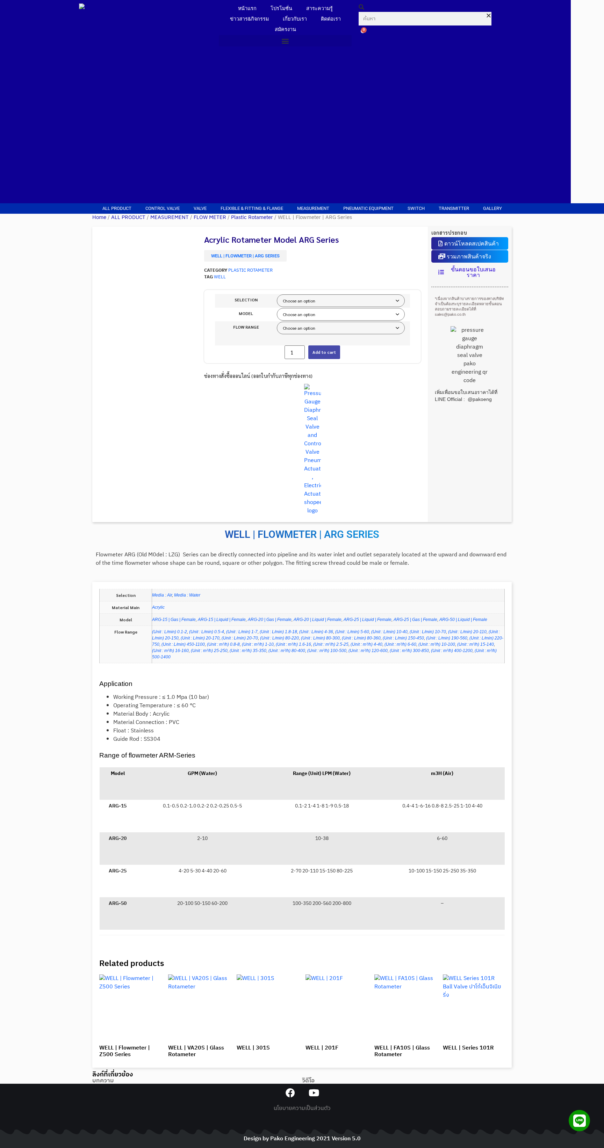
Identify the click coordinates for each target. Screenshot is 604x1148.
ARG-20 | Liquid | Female (317, 619)
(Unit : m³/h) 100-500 (326, 650)
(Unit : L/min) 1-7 (242, 631)
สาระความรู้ (319, 9)
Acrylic (158, 607)
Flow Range (246, 327)
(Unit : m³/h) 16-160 (170, 650)
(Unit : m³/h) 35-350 (248, 650)
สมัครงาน (285, 29)
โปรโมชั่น (281, 9)
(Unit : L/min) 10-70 (428, 631)
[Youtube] (313, 1092)
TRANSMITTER (454, 208)
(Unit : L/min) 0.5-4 (206, 631)
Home (99, 217)
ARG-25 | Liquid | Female (367, 619)
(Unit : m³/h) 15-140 (475, 644)
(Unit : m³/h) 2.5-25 (330, 644)
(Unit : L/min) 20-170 (200, 638)
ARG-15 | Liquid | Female (222, 619)
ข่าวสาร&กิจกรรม (249, 19)
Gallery (492, 208)
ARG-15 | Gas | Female (174, 619)
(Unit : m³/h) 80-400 (286, 650)
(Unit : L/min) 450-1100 (183, 644)
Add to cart (324, 352)
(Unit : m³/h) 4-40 (366, 644)
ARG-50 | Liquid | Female (463, 619)
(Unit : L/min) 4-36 (316, 631)
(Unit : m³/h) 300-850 (409, 650)
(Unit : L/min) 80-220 (279, 638)
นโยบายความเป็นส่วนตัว (302, 1108)
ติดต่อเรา (331, 19)
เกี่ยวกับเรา (295, 19)
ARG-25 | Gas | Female (415, 619)
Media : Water (187, 595)
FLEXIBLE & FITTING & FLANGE (252, 208)
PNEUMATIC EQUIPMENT (368, 208)
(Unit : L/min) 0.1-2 (169, 631)
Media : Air (162, 595)
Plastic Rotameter (252, 217)
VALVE (200, 208)
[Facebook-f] (290, 1092)
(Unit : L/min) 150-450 (403, 638)
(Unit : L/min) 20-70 (240, 638)
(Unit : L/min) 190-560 (446, 638)
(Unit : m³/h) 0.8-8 (223, 644)
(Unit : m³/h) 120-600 (368, 650)
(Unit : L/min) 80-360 (361, 638)
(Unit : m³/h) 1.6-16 (293, 644)
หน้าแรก (247, 9)
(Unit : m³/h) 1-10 (258, 644)
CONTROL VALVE (162, 208)
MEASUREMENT (313, 208)
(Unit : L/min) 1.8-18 (278, 631)
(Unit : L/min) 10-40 (389, 631)
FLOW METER (210, 217)
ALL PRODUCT (116, 208)
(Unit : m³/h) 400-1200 (452, 650)
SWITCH (416, 208)
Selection (246, 300)
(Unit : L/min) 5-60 (352, 631)
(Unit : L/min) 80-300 (320, 638)
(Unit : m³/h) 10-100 (436, 644)
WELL (220, 277)
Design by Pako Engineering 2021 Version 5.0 (302, 1138)
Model (246, 313)
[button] (285, 40)
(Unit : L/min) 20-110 (467, 631)
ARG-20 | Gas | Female (270, 619)
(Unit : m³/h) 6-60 (400, 644)
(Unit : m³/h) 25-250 (209, 650)
